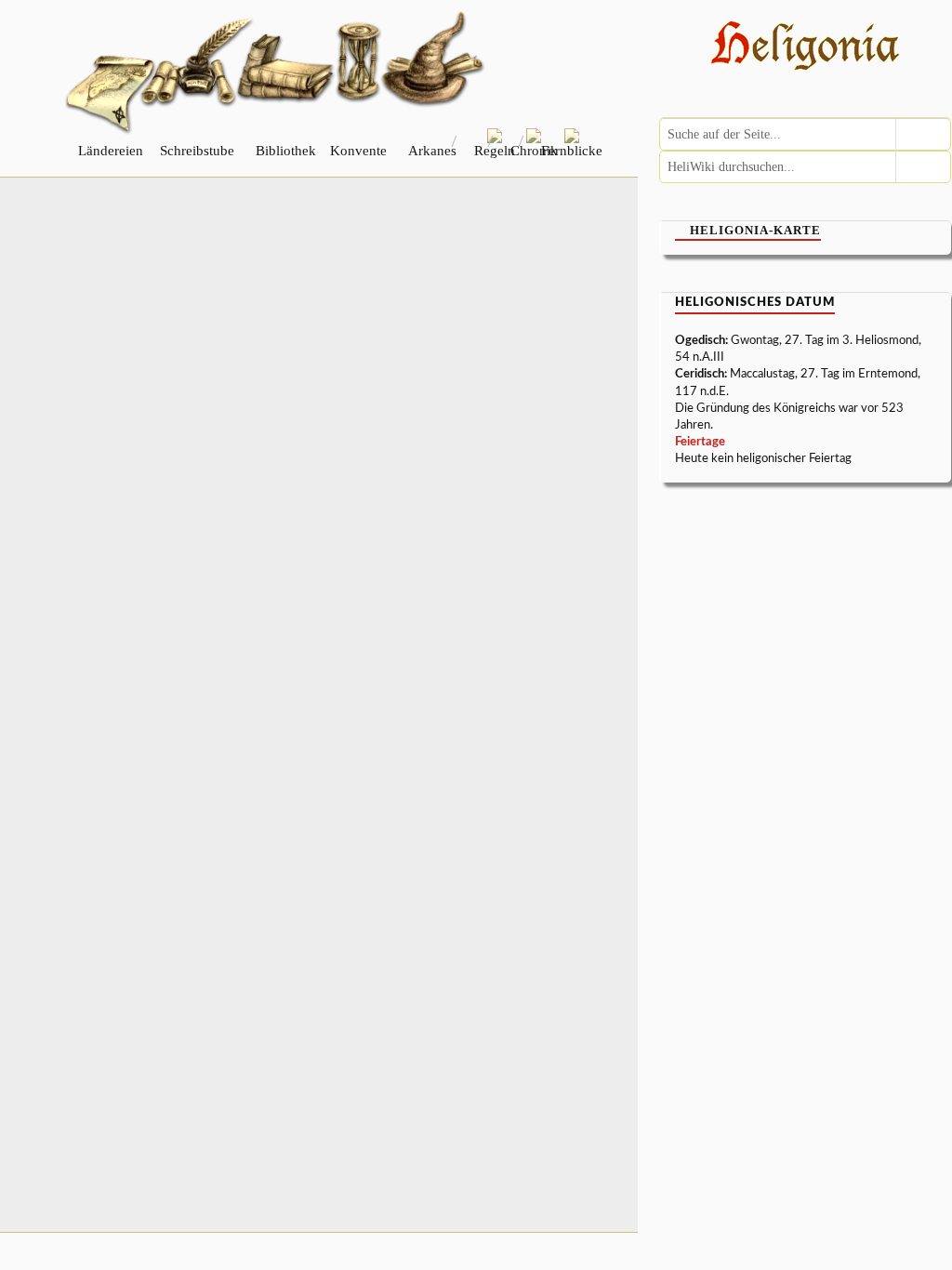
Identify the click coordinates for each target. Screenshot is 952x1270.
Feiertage (700, 442)
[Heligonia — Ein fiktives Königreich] (805, 48)
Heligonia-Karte (755, 230)
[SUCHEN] (923, 134)
